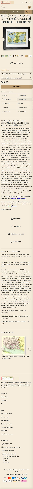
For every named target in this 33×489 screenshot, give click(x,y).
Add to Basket (16, 86)
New (18, 12)
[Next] (30, 39)
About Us (4, 393)
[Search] (29, 7)
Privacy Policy (5, 417)
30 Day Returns (12, 206)
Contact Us (4, 440)
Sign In (28, 12)
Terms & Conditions (7, 427)
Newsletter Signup (6, 413)
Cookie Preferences (7, 434)
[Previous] (3, 39)
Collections (5, 12)
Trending (13, 12)
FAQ (2, 410)
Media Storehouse (21, 474)
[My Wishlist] (22, 2)
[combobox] (15, 7)
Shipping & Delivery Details (17, 198)
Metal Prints (4, 430)
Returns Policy (5, 420)
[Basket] (26, 2)
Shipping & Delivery (6, 424)
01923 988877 (7, 444)
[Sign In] (30, 2)
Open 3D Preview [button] (18, 63)
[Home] (7, 2)
